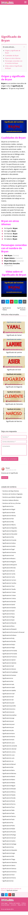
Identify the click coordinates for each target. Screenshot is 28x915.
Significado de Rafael (8, 829)
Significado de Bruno (8, 571)
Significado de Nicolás (8, 798)
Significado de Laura (8, 743)
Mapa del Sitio (22, 905)
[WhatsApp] (16, 302)
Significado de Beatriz (8, 558)
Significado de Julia (8, 730)
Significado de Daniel (8, 604)
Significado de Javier (8, 703)
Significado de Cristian (9, 592)
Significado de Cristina (9, 598)
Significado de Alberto (9, 525)
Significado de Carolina (9, 583)
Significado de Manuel (9, 764)
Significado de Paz (7, 822)
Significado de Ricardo (9, 832)
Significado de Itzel (8, 697)
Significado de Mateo (8, 779)
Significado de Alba (8, 522)
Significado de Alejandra (9, 528)
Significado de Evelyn (8, 644)
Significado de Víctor (8, 875)
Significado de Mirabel (9, 789)
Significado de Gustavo (9, 675)
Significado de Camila (8, 574)
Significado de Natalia (8, 795)
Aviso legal (4, 903)
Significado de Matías (8, 782)
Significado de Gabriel (8, 660)
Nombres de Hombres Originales (12, 494)
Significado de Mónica (8, 792)
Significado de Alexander (9, 534)
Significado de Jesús (8, 712)
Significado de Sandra (8, 841)
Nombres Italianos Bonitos (10, 500)
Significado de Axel (8, 555)
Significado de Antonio (9, 552)
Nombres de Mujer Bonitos (10, 491)
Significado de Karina (8, 736)
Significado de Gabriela (9, 663)
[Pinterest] (12, 302)
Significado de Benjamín (9, 565)
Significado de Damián (9, 601)
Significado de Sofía (8, 856)
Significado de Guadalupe (10, 672)
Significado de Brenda (9, 568)
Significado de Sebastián (9, 850)
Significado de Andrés (8, 546)
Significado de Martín (8, 776)
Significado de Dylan (8, 620)
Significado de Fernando (9, 654)
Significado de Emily (8, 638)
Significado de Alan (8, 519)
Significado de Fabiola (6, 309)
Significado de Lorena (8, 752)
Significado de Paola (8, 813)
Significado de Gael (8, 666)
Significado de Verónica (9, 872)
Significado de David (8, 611)
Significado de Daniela (9, 607)
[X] (7, 302)
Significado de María (8, 770)
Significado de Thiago (8, 859)
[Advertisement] (14, 20)
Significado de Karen (8, 733)
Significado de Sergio (8, 853)
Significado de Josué (8, 724)
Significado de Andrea (9, 543)
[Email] (24, 302)
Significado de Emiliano (9, 635)
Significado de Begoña (9, 562)
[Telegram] (20, 302)
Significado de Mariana (9, 773)
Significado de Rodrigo (9, 835)
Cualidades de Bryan (12, 55)
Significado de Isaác (8, 684)
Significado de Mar (8, 767)
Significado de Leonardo (9, 746)
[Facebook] (3, 302)
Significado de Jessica (8, 709)
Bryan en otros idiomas (12, 58)
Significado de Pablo (8, 810)
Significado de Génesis (9, 669)
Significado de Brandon (21, 309)
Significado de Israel (8, 693)
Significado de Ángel (8, 549)
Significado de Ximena (9, 878)
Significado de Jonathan (9, 715)
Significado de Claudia (9, 589)
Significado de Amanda (9, 540)
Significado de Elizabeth (9, 629)
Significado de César (8, 586)
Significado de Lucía (8, 758)
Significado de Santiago (9, 844)
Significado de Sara (8, 847)
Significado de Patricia (9, 816)
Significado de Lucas (8, 755)
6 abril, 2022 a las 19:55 (11, 470)
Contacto (13, 905)
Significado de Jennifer (9, 706)
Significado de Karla (8, 739)
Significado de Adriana (9, 515)
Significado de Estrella (9, 641)
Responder (5, 477)
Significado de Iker (8, 681)
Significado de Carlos (8, 577)
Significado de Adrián (8, 512)
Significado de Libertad (9, 749)
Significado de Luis (8, 761)
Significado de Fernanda (9, 650)
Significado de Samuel (9, 838)
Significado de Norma (8, 804)
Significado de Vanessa (9, 868)
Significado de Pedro (8, 825)
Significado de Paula (8, 819)
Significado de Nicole (8, 801)
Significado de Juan (8, 727)
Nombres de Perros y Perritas (11, 503)
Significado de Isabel (8, 687)
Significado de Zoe (7, 881)
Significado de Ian (7, 678)
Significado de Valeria (8, 865)
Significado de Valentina (9, 862)
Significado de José (8, 721)
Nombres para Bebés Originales (12, 497)
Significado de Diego (8, 617)
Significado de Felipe (8, 647)
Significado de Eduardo (9, 623)
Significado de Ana (7, 506)
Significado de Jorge (8, 718)
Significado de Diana (8, 614)
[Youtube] (9, 894)
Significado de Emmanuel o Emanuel (13, 632)
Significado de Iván (8, 700)
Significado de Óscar (8, 807)
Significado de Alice (8, 537)
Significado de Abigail (8, 509)
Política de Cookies (14, 903)
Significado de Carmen (9, 580)
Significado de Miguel (8, 786)
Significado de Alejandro (9, 531)
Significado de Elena (8, 626)
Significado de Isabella (9, 690)
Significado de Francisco (9, 657)
